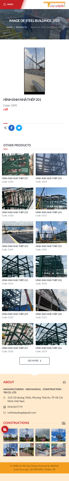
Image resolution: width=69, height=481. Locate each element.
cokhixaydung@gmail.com (22, 412)
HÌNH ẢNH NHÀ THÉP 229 (15, 314)
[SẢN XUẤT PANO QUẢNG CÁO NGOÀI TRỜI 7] (42, 449)
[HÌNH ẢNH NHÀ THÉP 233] (17, 232)
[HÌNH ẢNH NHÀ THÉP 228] (51, 300)
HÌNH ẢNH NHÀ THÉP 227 (15, 348)
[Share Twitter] (19, 128)
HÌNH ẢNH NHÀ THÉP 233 (15, 246)
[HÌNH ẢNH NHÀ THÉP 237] (17, 164)
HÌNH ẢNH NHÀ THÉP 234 (49, 212)
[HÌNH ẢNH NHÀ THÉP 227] (17, 334)
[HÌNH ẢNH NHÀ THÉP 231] (17, 266)
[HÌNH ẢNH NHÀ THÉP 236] (51, 164)
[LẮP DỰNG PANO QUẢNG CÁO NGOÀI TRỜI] (26, 449)
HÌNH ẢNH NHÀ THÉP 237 (15, 178)
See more (33, 361)
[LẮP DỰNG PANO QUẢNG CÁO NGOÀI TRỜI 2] (58, 435)
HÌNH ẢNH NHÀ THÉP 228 (49, 314)
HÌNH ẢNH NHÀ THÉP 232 (49, 246)
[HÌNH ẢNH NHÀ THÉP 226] (51, 334)
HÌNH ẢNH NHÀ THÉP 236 (49, 178)
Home (9, 27)
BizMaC (55, 466)
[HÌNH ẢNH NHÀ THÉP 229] (17, 300)
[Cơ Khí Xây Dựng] (52, 4)
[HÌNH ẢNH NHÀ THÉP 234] (51, 198)
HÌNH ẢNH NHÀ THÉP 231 (15, 280)
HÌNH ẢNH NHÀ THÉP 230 (49, 280)
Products (21, 27)
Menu (10, 4)
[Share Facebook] (11, 128)
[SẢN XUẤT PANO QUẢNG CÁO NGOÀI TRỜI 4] (26, 435)
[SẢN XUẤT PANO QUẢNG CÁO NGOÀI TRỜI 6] (58, 449)
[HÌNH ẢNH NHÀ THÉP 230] (51, 266)
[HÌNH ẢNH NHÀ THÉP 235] (17, 198)
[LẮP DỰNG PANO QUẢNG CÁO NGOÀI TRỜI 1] (10, 449)
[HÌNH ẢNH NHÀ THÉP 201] (34, 70)
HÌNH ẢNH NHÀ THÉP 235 (15, 212)
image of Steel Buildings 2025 (46, 27)
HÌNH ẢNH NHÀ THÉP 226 (49, 348)
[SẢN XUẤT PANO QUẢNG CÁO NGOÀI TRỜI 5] (10, 435)
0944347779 (15, 407)
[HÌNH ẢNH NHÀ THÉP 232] (51, 232)
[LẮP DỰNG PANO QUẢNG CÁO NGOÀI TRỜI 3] (42, 435)
